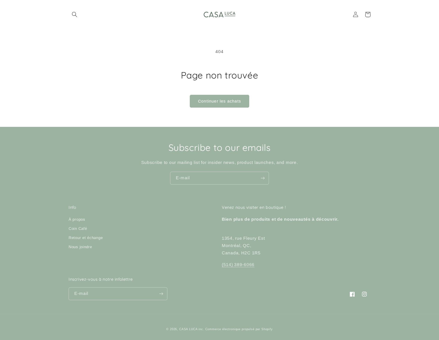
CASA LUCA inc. (191, 329)
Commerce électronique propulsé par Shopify (239, 329)
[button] (75, 14)
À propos (77, 219)
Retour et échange (86, 238)
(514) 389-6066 (238, 264)
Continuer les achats (219, 101)
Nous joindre (80, 247)
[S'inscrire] (263, 178)
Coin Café (78, 228)
